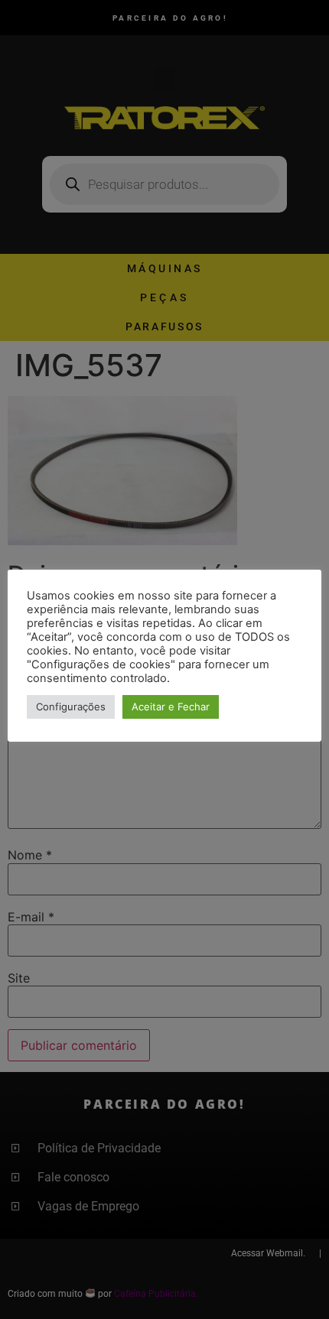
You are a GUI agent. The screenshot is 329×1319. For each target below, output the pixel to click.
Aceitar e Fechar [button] (171, 706)
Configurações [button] (71, 706)
